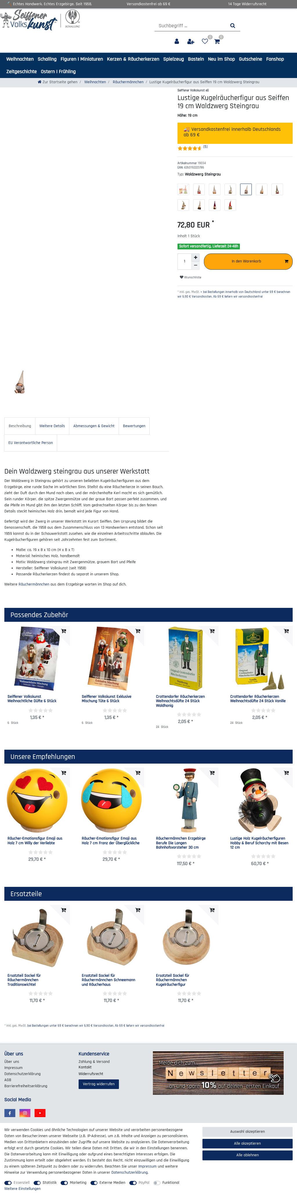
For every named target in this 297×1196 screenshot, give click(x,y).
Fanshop (275, 59)
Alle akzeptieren (247, 1143)
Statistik (50, 1182)
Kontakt (85, 1067)
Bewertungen (134, 426)
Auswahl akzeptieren (247, 1131)
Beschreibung (20, 426)
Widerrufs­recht (91, 1074)
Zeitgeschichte (21, 71)
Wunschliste (192, 277)
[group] (37, 800)
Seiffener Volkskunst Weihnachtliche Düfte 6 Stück (32, 699)
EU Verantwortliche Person (30, 442)
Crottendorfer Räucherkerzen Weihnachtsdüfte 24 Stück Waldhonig (180, 701)
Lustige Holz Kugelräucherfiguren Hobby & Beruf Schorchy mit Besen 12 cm (259, 843)
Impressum (13, 1067)
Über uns (11, 1061)
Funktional (170, 1182)
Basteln (196, 59)
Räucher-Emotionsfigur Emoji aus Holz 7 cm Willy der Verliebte (35, 840)
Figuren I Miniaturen (82, 59)
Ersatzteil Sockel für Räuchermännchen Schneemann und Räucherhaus (108, 980)
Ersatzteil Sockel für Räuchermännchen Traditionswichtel (24, 980)
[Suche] (232, 25)
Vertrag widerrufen (99, 1084)
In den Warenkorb (246, 261)
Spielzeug (173, 59)
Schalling (47, 59)
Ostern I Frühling (58, 71)
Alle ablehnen (247, 1155)
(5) (205, 146)
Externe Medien (112, 1182)
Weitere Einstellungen (22, 1188)
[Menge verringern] (195, 266)
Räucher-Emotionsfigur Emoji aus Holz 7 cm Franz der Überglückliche (111, 840)
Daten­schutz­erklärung (22, 1074)
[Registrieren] (191, 41)
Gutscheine (250, 59)
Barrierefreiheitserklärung (25, 1086)
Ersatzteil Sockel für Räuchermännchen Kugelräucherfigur (172, 980)
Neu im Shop (221, 59)
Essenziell (22, 1182)
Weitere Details (52, 426)
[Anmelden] (177, 41)
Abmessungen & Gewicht (94, 426)
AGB (7, 1080)
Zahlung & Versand (94, 1061)
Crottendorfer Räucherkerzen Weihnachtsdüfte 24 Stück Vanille (258, 699)
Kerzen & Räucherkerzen (133, 59)
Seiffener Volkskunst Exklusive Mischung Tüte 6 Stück (106, 699)
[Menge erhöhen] (195, 257)
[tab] (19, 425)
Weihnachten (20, 59)
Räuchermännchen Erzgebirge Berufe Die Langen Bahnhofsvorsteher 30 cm (181, 843)
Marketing (78, 1182)
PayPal (144, 1182)
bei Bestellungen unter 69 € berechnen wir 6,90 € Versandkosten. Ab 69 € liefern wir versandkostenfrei (95, 1026)
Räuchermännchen (128, 82)
